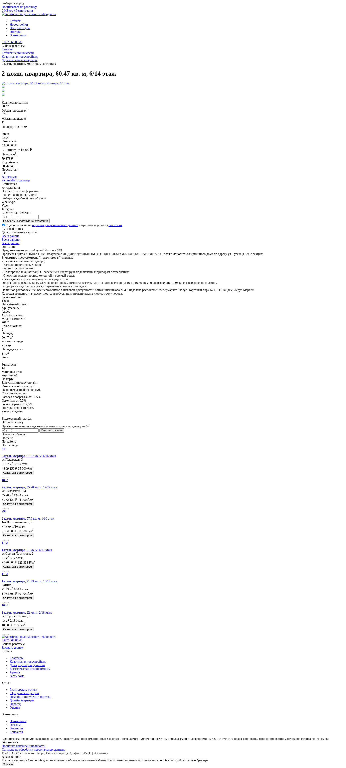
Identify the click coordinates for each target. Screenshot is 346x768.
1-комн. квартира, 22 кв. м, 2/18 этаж (27, 612)
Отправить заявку (52, 430)
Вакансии (16, 728)
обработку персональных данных (55, 225)
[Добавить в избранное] (7, 477)
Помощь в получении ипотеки (30, 696)
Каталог (15, 21)
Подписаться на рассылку (19, 7)
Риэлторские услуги (23, 689)
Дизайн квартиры (22, 700)
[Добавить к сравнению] (3, 477)
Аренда (15, 672)
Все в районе (10, 236)
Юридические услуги (24, 693)
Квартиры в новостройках (28, 661)
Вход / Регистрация (19, 10)
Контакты (16, 732)
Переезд (15, 704)
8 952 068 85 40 (12, 42)
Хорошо (8, 764)
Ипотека (15, 31)
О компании (18, 35)
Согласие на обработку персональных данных (33, 749)
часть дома (17, 676)
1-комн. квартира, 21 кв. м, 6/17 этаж (27, 550)
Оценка (15, 707)
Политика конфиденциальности (23, 746)
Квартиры (16, 658)
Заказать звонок (12, 647)
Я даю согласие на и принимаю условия (64, 225)
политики (115, 225)
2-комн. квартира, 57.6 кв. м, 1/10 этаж (28, 518)
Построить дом (20, 28)
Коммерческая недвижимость (30, 668)
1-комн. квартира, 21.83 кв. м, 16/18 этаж (29, 581)
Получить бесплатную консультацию (25, 220)
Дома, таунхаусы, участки (27, 665)
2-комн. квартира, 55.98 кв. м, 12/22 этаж (29, 487)
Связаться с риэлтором (17, 472)
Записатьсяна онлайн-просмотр (16, 178)
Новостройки (19, 24)
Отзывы (15, 724)
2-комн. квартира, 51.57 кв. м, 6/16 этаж (29, 456)
